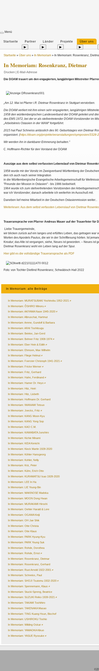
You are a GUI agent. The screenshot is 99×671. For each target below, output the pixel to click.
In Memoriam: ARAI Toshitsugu (26, 328)
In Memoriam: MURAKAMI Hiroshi (27, 503)
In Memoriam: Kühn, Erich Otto (26, 470)
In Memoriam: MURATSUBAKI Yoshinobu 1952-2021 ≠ (39, 300)
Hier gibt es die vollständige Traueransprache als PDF (39, 253)
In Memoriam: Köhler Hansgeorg (27, 454)
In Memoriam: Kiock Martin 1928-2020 (30, 448)
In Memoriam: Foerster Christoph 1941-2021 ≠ (35, 361)
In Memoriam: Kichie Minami (24, 438)
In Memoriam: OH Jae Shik (23, 520)
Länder (48, 41)
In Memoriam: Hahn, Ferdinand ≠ (27, 377)
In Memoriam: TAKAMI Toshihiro (26, 602)
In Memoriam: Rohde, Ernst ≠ (25, 553)
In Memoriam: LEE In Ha (22, 481)
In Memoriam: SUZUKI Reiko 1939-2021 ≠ (32, 597)
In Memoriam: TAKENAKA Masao (27, 608)
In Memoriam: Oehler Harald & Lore (28, 509)
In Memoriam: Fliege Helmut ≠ (25, 355)
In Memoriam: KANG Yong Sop (26, 421)
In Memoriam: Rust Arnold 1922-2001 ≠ (30, 569)
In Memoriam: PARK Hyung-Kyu (26, 536)
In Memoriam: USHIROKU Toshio (27, 619)
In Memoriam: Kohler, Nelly (23, 460)
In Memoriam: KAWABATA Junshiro (28, 432)
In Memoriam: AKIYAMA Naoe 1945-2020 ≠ (32, 311)
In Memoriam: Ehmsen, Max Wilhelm (29, 350)
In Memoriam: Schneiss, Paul (25, 575)
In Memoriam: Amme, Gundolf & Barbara (31, 322)
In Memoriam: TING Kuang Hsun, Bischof (32, 613)
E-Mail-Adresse (27, 72)
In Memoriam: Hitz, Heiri (22, 388)
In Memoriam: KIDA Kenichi (23, 443)
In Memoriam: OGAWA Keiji (24, 514)
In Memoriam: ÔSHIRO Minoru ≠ (27, 306)
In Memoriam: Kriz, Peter (22, 465)
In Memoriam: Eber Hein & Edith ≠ (27, 344)
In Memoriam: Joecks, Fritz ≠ (25, 410)
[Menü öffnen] (2, 33)
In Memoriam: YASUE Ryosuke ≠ (27, 635)
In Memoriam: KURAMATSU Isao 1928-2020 (34, 476)
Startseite (10, 41)
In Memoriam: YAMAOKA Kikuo (26, 630)
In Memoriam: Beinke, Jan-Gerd (26, 333)
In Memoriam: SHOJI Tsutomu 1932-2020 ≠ (33, 580)
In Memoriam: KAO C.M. (22, 426)
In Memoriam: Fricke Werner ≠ (25, 366)
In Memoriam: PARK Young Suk (26, 542)
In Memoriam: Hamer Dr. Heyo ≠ (27, 382)
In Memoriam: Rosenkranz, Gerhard (29, 564)
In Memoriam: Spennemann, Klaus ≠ (29, 586)
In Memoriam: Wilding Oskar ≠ (25, 624)
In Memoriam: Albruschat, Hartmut (28, 317)
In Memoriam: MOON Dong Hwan (27, 498)
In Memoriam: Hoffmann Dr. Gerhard (29, 399)
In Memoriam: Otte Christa (23, 525)
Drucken (9, 72)
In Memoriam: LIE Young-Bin (24, 487)
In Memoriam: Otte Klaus (22, 531)
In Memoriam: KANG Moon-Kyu (26, 416)
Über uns (87, 41)
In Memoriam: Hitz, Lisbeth (23, 394)
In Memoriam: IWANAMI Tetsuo (26, 404)
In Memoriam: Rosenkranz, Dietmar (29, 558)
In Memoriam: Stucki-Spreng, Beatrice (30, 591)
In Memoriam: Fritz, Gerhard (24, 372)
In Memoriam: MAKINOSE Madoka (28, 492)
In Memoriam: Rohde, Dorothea (26, 547)
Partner (30, 41)
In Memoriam (42, 55)
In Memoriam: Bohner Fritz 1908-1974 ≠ (31, 339)
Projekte (66, 41)
